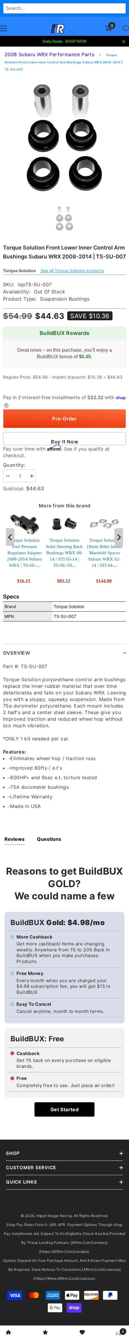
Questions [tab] (49, 839)
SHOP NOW (76, 41)
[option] (64, 137)
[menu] (3, 28)
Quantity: (14, 465)
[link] (8, 1333)
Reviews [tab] (14, 839)
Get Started (64, 1109)
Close (124, 41)
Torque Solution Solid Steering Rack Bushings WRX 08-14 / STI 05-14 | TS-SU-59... (64, 553)
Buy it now (64, 442)
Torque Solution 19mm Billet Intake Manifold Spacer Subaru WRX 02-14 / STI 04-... (104, 553)
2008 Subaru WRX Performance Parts (49, 54)
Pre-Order (64, 419)
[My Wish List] (125, 28)
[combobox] (64, 8)
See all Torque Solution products (72, 270)
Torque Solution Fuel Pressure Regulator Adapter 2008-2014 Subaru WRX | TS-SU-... (24, 553)
